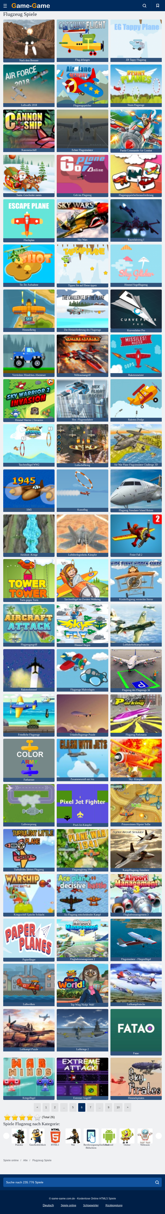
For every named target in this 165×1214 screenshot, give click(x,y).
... (64, 1107)
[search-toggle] (144, 6)
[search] (157, 1182)
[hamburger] (5, 6)
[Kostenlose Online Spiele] (30, 5)
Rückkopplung (113, 1205)
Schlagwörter (91, 1205)
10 (118, 1107)
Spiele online (68, 1205)
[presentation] (6, 1136)
